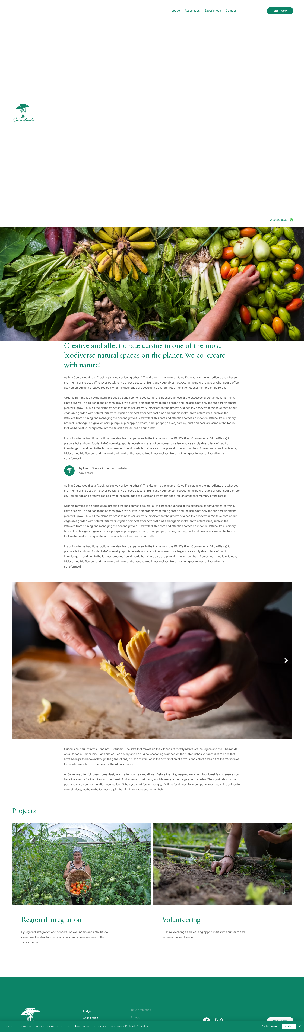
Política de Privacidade (136, 1026)
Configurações (269, 1026)
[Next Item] (286, 660)
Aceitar (289, 1026)
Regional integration (51, 920)
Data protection (141, 1010)
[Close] (300, 1026)
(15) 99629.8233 (277, 219)
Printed (135, 1017)
